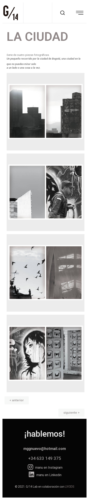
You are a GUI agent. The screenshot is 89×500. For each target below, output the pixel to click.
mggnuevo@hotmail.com (44, 448)
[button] (17, 400)
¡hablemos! (44, 434)
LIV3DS (69, 486)
